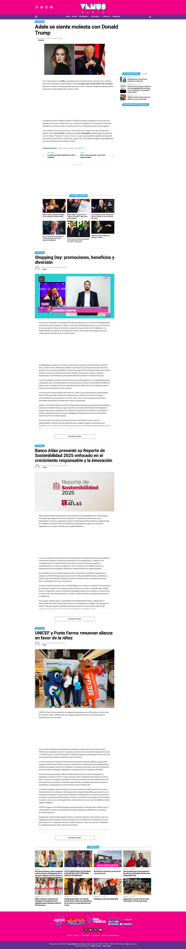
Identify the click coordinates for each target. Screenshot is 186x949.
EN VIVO (74, 16)
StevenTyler (79, 148)
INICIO (68, 16)
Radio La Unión (96, 946)
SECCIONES (95, 16)
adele (60, 148)
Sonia (45, 467)
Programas (85, 935)
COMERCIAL (116, 16)
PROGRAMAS (83, 16)
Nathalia (41, 40)
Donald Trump (69, 148)
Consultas (96, 935)
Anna (44, 269)
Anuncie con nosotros (110, 935)
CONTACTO (106, 16)
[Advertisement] (78, 105)
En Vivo (76, 935)
